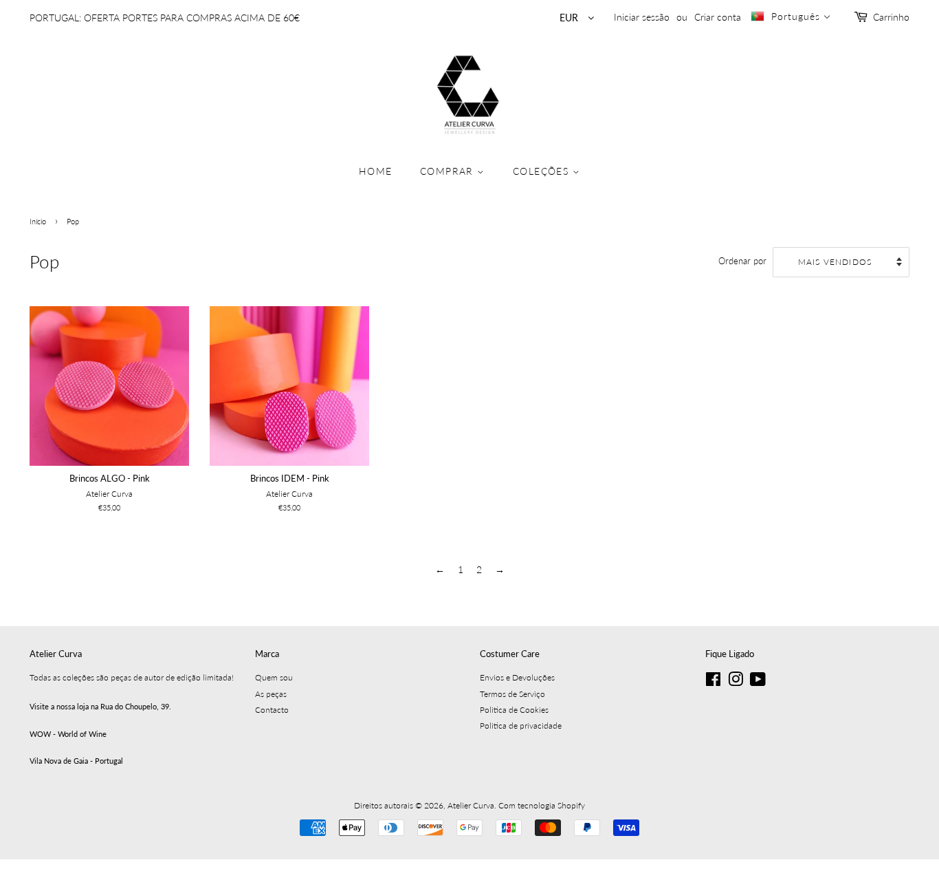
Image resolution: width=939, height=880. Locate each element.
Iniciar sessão (642, 17)
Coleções (543, 171)
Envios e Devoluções (517, 677)
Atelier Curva (471, 805)
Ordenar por (742, 261)
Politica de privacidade (521, 725)
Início (38, 221)
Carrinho (891, 17)
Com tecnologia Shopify (541, 805)
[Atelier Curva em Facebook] (713, 682)
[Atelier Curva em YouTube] (758, 682)
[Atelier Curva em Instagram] (735, 682)
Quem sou (274, 677)
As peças (271, 694)
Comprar (448, 171)
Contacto (272, 710)
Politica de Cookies (514, 710)
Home (376, 171)
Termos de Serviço (512, 694)
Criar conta (717, 17)
